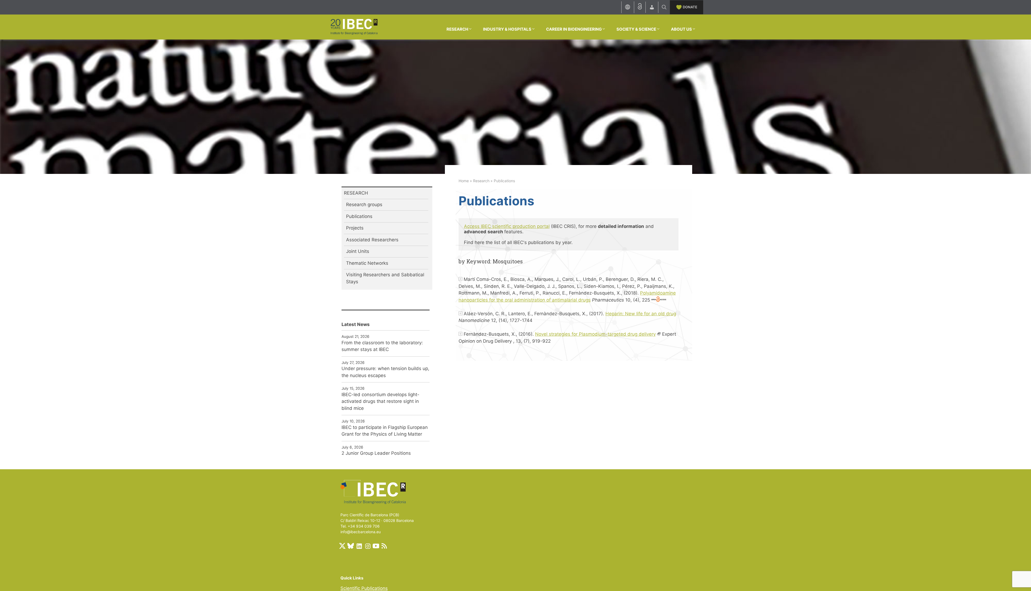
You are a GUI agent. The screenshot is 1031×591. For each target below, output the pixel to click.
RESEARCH (457, 29)
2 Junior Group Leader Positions (376, 453)
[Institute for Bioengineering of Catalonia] (354, 26)
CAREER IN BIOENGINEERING (574, 29)
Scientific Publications (364, 588)
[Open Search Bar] (664, 7)
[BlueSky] (350, 546)
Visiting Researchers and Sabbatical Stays (385, 278)
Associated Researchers (372, 239)
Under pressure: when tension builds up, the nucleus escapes (385, 372)
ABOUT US (681, 29)
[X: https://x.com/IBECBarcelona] (342, 546)
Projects (355, 228)
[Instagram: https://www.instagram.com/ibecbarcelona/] (367, 546)
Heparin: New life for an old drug (640, 313)
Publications (359, 216)
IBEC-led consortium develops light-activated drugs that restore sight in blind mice (380, 401)
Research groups (364, 204)
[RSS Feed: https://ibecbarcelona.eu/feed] (384, 546)
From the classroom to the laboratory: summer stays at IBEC (382, 346)
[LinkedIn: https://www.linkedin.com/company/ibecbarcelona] (359, 546)
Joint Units (357, 251)
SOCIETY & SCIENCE (636, 29)
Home (464, 180)
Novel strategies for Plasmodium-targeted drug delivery (595, 334)
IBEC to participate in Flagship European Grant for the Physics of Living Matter (385, 431)
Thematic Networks (367, 263)
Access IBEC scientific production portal (507, 226)
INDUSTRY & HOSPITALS (507, 29)
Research (481, 180)
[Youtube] (376, 546)
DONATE (690, 7)
